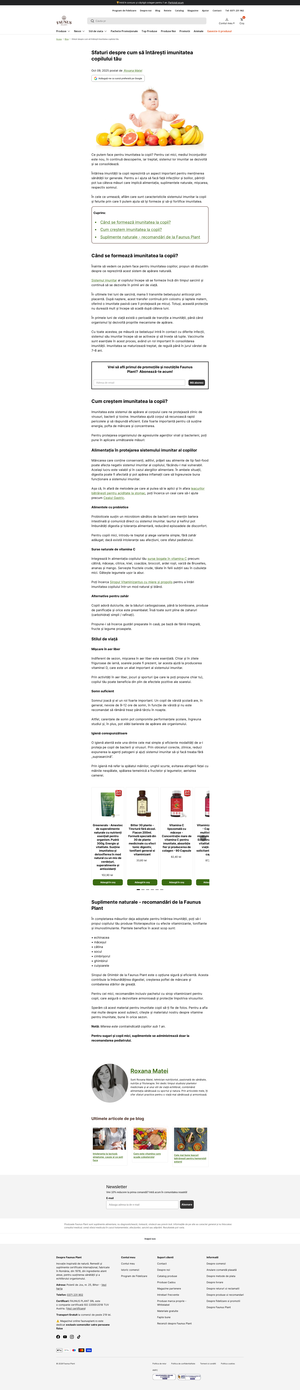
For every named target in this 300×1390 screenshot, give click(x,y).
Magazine (193, 10)
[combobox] (146, 20)
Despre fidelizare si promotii (223, 1301)
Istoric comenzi (130, 1269)
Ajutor (205, 10)
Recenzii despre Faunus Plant (174, 1323)
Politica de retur (159, 1363)
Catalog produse (167, 1276)
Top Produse (149, 31)
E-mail (110, 1198)
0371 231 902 (75, 1294)
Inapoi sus (150, 1238)
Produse (61, 31)
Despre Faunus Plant (219, 1307)
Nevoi (77, 31)
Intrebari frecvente (168, 1294)
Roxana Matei (132, 70)
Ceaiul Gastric (113, 498)
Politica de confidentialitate (183, 1363)
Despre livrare (215, 1282)
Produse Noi (168, 31)
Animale (198, 31)
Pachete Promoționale (124, 31)
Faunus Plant (69, 1363)
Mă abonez (196, 382)
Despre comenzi (216, 1263)
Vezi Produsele (180, 2)
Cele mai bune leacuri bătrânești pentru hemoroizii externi (190, 1158)
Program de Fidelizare (124, 10)
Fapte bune (163, 1317)
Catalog (179, 10)
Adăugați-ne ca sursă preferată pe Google (120, 78)
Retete (167, 10)
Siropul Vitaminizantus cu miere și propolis (141, 582)
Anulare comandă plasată (222, 1269)
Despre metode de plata (221, 1276)
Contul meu (128, 1263)
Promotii (185, 31)
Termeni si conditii (208, 1363)
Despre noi (146, 10)
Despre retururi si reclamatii (223, 1288)
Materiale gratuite (167, 1311)
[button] (241, 20)
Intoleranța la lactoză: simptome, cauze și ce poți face (108, 1157)
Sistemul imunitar (104, 280)
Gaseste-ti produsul (219, 31)
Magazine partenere (169, 1288)
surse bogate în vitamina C (167, 559)
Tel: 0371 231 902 (234, 10)
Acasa (59, 39)
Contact (217, 10)
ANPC (155, 1370)
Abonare (187, 1204)
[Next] (203, 838)
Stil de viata (96, 31)
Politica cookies (228, 1363)
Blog (157, 10)
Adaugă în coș (107, 882)
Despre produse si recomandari (225, 1294)
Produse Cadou (166, 1282)
